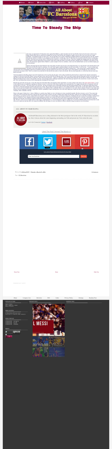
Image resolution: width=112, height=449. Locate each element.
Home (56, 272)
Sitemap (81, 298)
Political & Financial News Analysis (15, 314)
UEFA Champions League (11, 305)
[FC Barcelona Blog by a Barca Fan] (56, 21)
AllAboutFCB (25, 172)
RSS (49, 298)
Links (57, 298)
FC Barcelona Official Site (12, 313)
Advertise (39, 298)
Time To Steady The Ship (56, 28)
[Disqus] (56, 202)
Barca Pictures (9, 306)
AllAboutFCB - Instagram (12, 321)
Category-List (27, 298)
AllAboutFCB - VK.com (11, 322)
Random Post (93, 298)
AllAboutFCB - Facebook (11, 324)
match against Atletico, (90, 82)
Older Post (96, 272)
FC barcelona (22, 175)
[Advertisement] (57, 41)
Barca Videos (8, 304)
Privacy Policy (69, 298)
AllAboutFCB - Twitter (11, 323)
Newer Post (16, 272)
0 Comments (95, 172)
